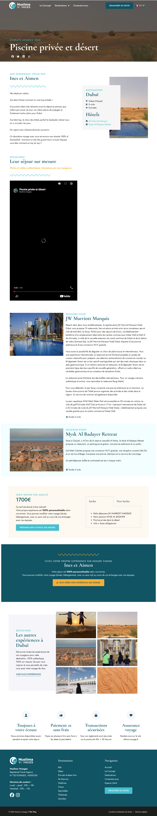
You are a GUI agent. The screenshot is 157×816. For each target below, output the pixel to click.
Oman (61, 787)
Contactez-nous (80, 5)
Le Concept (45, 5)
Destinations (61, 5)
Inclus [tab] (92, 501)
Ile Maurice (63, 779)
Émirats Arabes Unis (25, 40)
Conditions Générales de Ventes (120, 812)
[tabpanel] (113, 517)
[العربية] (143, 5)
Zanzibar (62, 798)
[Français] (137, 5)
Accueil (108, 767)
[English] (140, 5)
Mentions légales (141, 812)
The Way (32, 812)
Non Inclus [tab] (123, 501)
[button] (12, 56)
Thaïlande (62, 794)
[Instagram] (18, 795)
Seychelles (63, 790)
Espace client (111, 783)
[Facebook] (12, 795)
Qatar (60, 771)
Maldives (62, 783)
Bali (60, 767)
